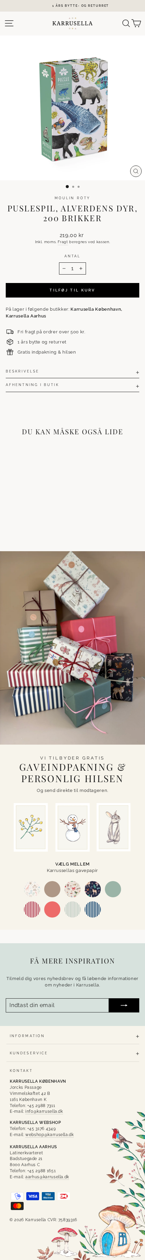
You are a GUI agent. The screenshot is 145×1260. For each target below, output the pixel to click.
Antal (72, 256)
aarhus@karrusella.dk (47, 1177)
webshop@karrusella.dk (49, 1134)
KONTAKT (21, 1071)
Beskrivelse (22, 371)
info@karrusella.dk (44, 1111)
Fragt (63, 242)
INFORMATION (27, 1036)
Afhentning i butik (32, 385)
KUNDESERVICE (29, 1053)
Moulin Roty (72, 198)
